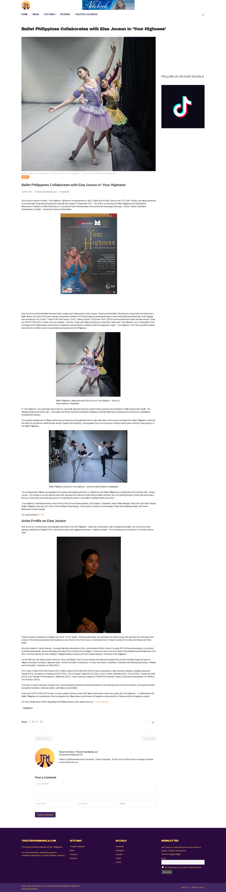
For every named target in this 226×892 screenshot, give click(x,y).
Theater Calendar (100, 702)
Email (163, 858)
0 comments (64, 192)
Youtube (119, 854)
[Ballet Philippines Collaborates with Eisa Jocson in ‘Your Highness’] (45, 758)
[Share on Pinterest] (41, 721)
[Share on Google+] (37, 721)
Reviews (73, 858)
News (72, 850)
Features (73, 854)
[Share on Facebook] (29, 721)
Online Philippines (29, 889)
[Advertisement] (69, 303)
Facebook (120, 846)
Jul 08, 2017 (27, 192)
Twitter (118, 858)
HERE (41, 515)
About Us (185, 887)
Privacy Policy (198, 887)
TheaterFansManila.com (47, 192)
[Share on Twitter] (33, 721)
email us (61, 855)
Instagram (120, 850)
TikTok (118, 862)
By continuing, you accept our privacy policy (183, 867)
